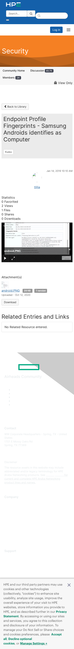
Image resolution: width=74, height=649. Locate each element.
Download (10, 302)
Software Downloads (17, 573)
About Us (10, 502)
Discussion (41, 70)
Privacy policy (13, 525)
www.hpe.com (55, 474)
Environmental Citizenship (20, 519)
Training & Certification (18, 567)
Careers (9, 508)
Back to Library (16, 106)
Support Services (15, 556)
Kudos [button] (8, 151)
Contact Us (11, 514)
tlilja (37, 187)
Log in (56, 29)
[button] (69, 585)
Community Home (14, 70)
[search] (31, 13)
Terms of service (14, 530)
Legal (7, 536)
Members (11, 77)
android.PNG (11, 290)
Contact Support (14, 562)
